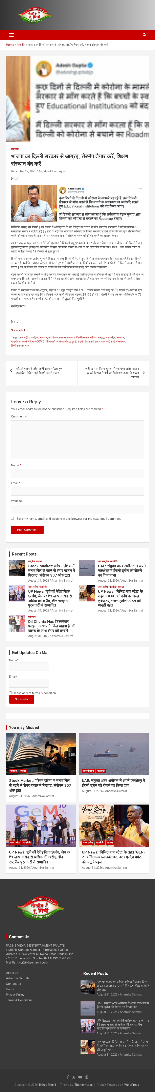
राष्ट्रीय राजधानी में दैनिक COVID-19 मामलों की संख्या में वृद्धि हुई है (43, 341)
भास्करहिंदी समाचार (114, 337)
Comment (19, 416)
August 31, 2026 (38, 580)
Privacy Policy (15, 995)
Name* (13, 660)
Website (16, 501)
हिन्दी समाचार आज (20, 345)
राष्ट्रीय (15, 149)
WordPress (131, 1085)
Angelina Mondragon (51, 171)
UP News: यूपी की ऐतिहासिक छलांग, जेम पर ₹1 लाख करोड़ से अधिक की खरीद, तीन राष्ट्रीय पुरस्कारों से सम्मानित (50, 598)
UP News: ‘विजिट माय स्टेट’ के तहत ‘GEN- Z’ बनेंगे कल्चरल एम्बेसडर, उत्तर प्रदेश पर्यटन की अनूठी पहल (120, 598)
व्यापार (39, 561)
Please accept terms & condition (34, 693)
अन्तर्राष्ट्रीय (103, 561)
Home (10, 989)
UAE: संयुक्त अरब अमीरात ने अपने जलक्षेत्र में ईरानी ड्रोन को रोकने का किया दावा (122, 571)
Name (16, 465)
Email (15, 483)
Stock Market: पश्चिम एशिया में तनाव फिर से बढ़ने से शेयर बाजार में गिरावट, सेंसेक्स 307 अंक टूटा (51, 571)
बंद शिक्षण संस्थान (57, 337)
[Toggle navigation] (11, 35)
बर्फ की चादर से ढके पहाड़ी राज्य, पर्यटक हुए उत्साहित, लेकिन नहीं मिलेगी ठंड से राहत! (39, 371)
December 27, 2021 (23, 171)
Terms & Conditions (19, 1000)
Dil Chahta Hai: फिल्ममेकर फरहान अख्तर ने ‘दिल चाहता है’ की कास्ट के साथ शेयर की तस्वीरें (51, 626)
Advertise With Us (17, 978)
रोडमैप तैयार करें (86, 341)
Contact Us (13, 984)
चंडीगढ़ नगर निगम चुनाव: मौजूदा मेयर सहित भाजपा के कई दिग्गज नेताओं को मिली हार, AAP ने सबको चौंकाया (112, 373)
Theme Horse (83, 1085)
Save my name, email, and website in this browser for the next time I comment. (69, 519)
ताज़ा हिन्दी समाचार (38, 337)
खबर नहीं (23, 337)
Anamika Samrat (62, 580)
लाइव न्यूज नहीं (102, 341)
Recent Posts (24, 554)
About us (12, 973)
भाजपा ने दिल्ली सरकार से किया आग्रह (85, 337)
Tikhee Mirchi (47, 1085)
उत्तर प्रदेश (33, 586)
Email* (13, 677)
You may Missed (24, 727)
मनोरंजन (32, 617)
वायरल (121, 586)
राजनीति (113, 561)
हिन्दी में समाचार (118, 341)
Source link (18, 330)
